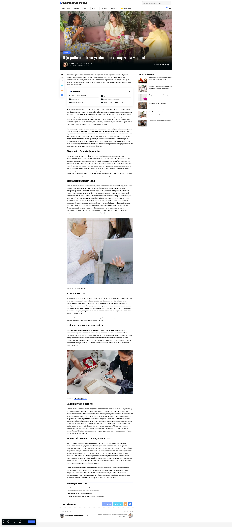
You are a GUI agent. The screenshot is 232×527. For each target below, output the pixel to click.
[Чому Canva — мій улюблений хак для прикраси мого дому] (142, 114)
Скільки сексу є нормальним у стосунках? (160, 120)
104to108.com (73, 3)
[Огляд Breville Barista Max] (142, 105)
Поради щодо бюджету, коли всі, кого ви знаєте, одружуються (86, 496)
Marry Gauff (74, 63)
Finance (66, 52)
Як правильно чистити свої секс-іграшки (160, 95)
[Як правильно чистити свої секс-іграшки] (142, 97)
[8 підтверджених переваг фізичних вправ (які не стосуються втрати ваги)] (142, 80)
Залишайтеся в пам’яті (77, 102)
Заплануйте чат (75, 99)
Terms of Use (18, 522)
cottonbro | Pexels (80, 399)
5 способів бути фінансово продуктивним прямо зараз (83, 491)
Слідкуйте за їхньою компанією (111, 99)
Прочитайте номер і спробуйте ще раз (113, 102)
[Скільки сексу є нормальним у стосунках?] (142, 123)
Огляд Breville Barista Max (157, 103)
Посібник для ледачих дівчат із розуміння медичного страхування (87, 488)
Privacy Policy (7, 522)
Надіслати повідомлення (109, 96)
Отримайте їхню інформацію (78, 95)
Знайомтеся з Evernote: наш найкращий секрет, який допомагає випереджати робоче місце (160, 88)
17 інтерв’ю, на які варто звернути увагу (80, 493)
